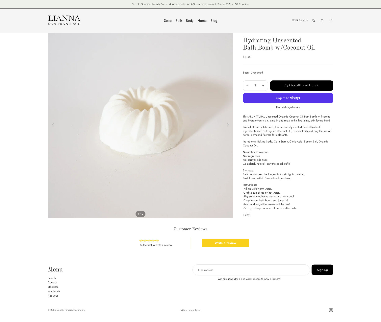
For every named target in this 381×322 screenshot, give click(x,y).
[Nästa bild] (229, 125)
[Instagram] (331, 310)
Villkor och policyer (191, 310)
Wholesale (54, 291)
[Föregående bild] (52, 125)
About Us (53, 296)
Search (52, 278)
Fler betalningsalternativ (288, 107)
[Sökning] (313, 20)
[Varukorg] (330, 20)
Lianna (60, 310)
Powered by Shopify (75, 310)
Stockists (53, 287)
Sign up (322, 270)
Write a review (225, 243)
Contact (52, 282)
